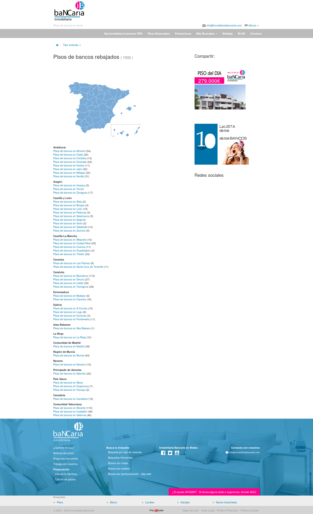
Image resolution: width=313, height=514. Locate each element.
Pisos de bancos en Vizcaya (69, 390)
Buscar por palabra (119, 468)
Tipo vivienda (70, 45)
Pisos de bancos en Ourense (69, 315)
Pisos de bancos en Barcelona (70, 276)
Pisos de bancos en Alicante (69, 408)
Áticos (113, 502)
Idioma (252, 25)
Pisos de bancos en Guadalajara (72, 250)
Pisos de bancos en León (67, 209)
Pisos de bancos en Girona (68, 279)
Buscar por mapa (118, 463)
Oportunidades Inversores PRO (123, 33)
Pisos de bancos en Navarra (69, 364)
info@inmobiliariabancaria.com (224, 25)
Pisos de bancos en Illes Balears (71, 328)
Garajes (185, 502)
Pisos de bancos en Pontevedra (71, 319)
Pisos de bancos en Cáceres (69, 299)
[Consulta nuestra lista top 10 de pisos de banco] (227, 146)
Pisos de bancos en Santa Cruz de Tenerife (78, 266)
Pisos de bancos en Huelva (68, 165)
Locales (149, 502)
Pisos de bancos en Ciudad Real (72, 243)
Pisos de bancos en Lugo (67, 312)
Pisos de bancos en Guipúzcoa (71, 386)
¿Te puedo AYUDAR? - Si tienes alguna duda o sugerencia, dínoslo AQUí (214, 492)
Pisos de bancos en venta (68, 25)
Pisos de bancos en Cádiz (68, 154)
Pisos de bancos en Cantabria (70, 399)
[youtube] (177, 453)
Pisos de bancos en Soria (67, 223)
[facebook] (163, 453)
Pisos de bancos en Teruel (68, 189)
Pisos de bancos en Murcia (68, 355)
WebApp (227, 33)
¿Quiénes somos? (63, 447)
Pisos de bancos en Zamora (69, 230)
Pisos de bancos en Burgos (69, 205)
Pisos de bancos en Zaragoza (70, 192)
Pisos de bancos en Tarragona (70, 286)
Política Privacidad (227, 510)
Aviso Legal (207, 510)
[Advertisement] (172, 11)
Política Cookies (250, 510)
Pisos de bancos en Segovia (69, 219)
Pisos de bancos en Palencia (69, 212)
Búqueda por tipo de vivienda (125, 452)
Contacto (256, 33)
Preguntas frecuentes (65, 458)
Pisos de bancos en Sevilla (68, 176)
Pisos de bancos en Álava (68, 382)
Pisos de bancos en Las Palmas (71, 263)
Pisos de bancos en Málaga (69, 172)
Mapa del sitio (191, 510)
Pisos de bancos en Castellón (70, 411)
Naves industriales (226, 502)
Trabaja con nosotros (65, 464)
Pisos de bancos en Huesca (69, 185)
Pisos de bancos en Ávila (67, 201)
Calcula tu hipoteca (66, 474)
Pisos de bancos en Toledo (68, 254)
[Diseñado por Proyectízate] (156, 510)
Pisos (60, 502)
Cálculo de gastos (65, 479)
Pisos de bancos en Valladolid (70, 227)
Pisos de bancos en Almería (69, 151)
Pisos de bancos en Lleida (68, 283)
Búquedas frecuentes (120, 457)
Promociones (183, 33)
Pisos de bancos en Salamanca (71, 216)
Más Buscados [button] (205, 33)
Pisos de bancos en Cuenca (69, 247)
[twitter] (170, 453)
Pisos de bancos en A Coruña (70, 308)
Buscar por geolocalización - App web (129, 474)
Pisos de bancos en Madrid (68, 346)
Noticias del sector (63, 453)
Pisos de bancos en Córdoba (69, 158)
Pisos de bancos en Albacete (69, 239)
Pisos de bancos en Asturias (69, 373)
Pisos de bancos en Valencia (69, 415)
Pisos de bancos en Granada (70, 162)
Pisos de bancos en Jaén (67, 169)
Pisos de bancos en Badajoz (69, 295)
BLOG (241, 33)
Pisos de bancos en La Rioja (69, 337)
